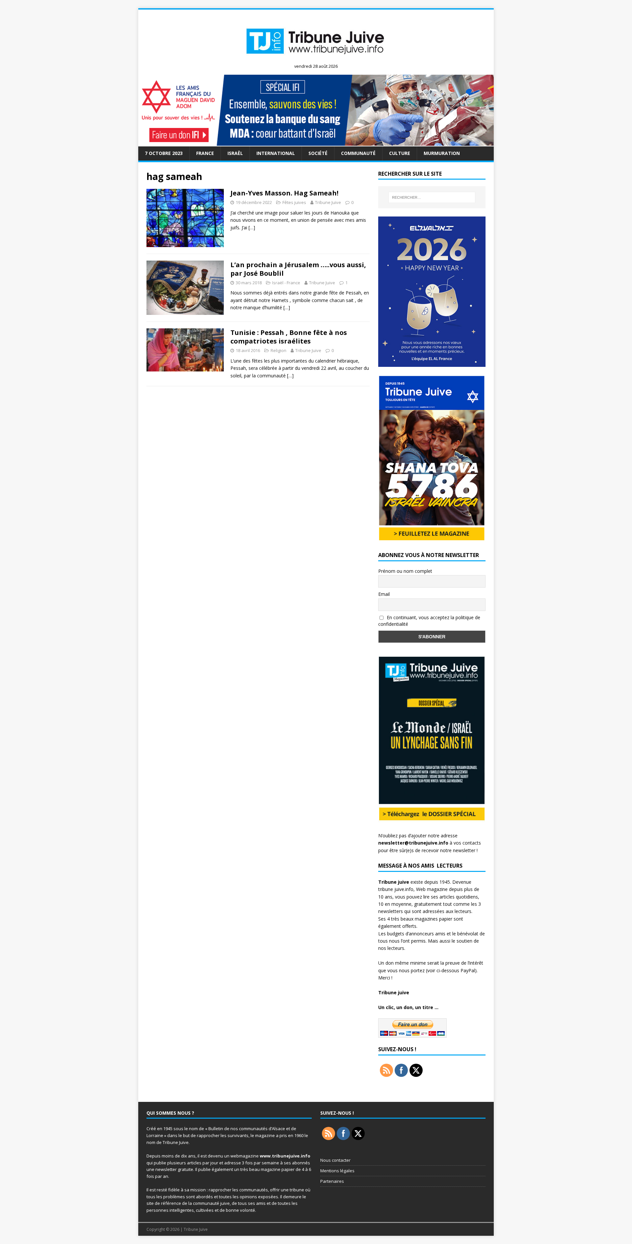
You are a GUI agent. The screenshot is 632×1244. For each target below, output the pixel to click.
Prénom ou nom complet (405, 571)
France (205, 153)
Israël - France (286, 283)
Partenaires (332, 1181)
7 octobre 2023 (164, 153)
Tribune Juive (328, 202)
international (275, 153)
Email (384, 594)
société (318, 153)
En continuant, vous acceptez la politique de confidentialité (429, 620)
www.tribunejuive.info (285, 1156)
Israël (235, 153)
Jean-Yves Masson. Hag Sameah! (284, 193)
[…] (252, 227)
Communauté (358, 153)
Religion (278, 350)
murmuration (442, 153)
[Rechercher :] (431, 197)
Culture (399, 153)
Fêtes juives (294, 202)
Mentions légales (337, 1171)
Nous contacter (335, 1160)
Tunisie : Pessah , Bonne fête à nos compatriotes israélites (288, 336)
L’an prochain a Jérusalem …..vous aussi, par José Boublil (298, 269)
